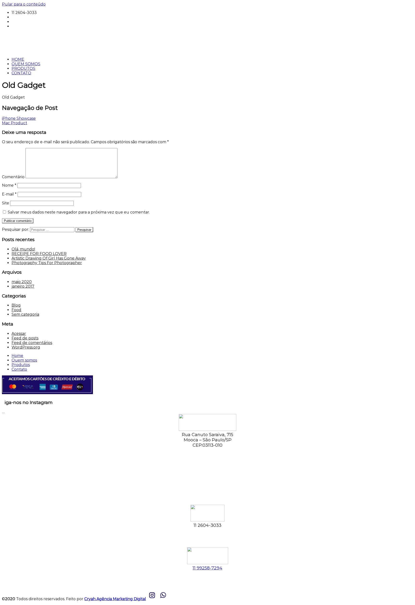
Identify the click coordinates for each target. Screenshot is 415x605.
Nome (9, 185)
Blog (16, 305)
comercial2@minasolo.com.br (40, 21)
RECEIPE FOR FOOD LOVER (39, 253)
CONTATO (21, 73)
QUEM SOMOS (26, 64)
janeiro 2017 (23, 286)
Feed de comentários (32, 342)
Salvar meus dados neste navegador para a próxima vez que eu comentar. (79, 212)
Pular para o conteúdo (24, 4)
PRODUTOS (23, 68)
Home (17, 355)
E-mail (9, 194)
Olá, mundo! (23, 249)
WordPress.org (26, 347)
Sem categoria (25, 314)
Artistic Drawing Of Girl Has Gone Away (49, 258)
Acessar (19, 333)
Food (16, 310)
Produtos (21, 364)
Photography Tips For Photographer (47, 263)
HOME (18, 59)
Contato (19, 369)
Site (5, 203)
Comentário (13, 177)
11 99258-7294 (25, 17)
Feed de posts (25, 338)
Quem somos (24, 360)
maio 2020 (22, 281)
